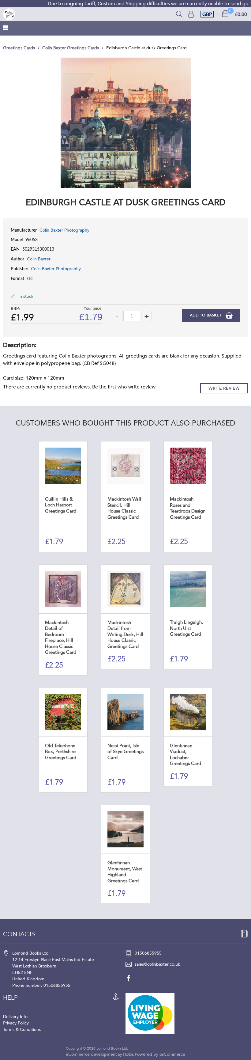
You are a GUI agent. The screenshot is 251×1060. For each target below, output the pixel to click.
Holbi (128, 1054)
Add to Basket (206, 315)
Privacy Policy (16, 1023)
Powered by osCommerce (160, 1054)
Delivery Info (15, 1017)
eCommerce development (91, 1054)
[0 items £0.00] (225, 13)
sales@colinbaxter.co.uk (157, 964)
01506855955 (148, 953)
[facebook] (132, 978)
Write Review (224, 388)
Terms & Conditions (22, 1029)
